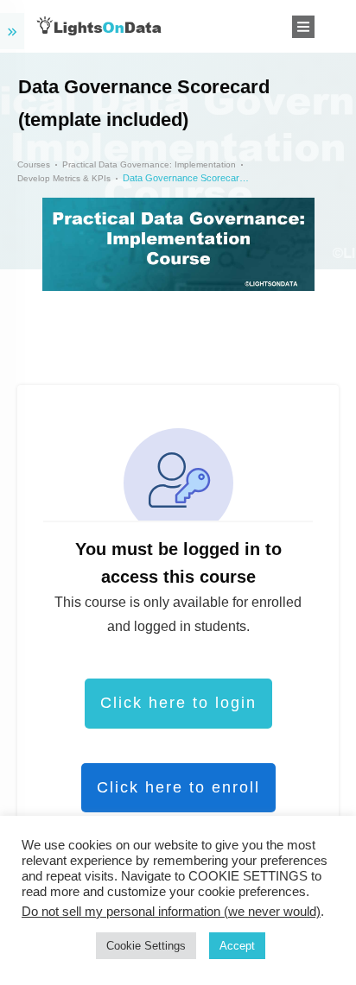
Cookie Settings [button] (146, 945)
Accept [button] (237, 945)
